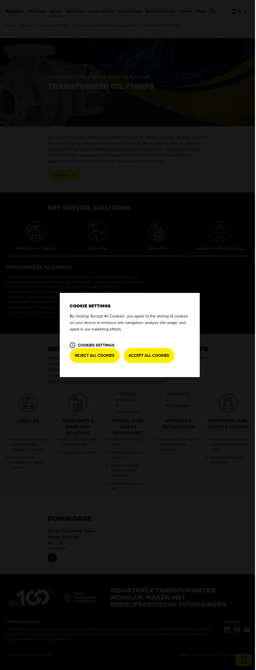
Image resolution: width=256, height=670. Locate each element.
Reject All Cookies (94, 355)
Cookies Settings (96, 345)
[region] (130, 335)
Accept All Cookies (148, 355)
